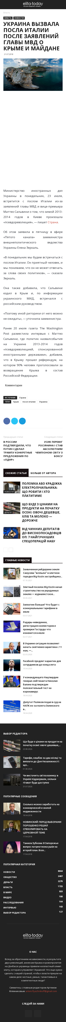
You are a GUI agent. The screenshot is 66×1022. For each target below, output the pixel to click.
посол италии (29, 401)
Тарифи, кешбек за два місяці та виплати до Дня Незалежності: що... (42, 761)
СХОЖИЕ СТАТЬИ (16, 473)
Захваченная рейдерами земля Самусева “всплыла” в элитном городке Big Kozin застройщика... (42, 573)
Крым (16, 401)
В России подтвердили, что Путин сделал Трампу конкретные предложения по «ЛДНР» (17, 450)
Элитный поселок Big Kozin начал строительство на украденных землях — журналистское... (42, 591)
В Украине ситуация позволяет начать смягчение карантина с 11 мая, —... (42, 647)
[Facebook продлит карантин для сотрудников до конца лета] (11, 665)
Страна (52, 222)
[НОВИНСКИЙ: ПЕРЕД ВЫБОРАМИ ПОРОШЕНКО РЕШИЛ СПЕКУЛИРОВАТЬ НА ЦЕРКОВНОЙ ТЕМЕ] (11, 826)
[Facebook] (28, 1013)
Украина (43, 401)
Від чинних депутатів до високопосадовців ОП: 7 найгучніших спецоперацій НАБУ (41, 535)
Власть (6, 12)
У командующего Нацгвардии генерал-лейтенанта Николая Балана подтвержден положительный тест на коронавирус (40, 684)
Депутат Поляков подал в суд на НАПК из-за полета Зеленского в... (42, 706)
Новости (19, 18)
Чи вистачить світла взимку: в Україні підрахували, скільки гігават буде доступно (40, 779)
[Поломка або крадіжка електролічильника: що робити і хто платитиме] (11, 487)
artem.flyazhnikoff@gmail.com (41, 991)
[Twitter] (37, 1013)
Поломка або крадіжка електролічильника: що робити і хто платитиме (42, 490)
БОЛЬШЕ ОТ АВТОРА (43, 473)
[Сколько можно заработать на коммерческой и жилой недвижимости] (11, 808)
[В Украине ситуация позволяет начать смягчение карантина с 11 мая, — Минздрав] (11, 647)
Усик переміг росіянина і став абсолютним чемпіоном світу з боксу (49, 449)
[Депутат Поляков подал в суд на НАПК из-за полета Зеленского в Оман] (11, 706)
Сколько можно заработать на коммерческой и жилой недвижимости (41, 808)
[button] (61, 4)
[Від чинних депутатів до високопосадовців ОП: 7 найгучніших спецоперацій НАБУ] (11, 533)
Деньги (8, 512)
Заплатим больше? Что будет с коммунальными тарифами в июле (41, 608)
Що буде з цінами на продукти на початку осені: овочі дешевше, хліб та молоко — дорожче (41, 512)
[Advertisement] (33, 116)
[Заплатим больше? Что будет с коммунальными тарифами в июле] (11, 609)
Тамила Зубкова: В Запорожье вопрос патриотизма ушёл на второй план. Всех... (40, 847)
